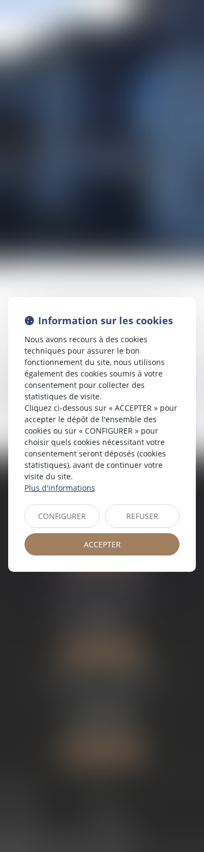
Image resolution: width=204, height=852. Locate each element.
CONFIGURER (62, 516)
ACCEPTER (102, 544)
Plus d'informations (59, 488)
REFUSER (142, 516)
